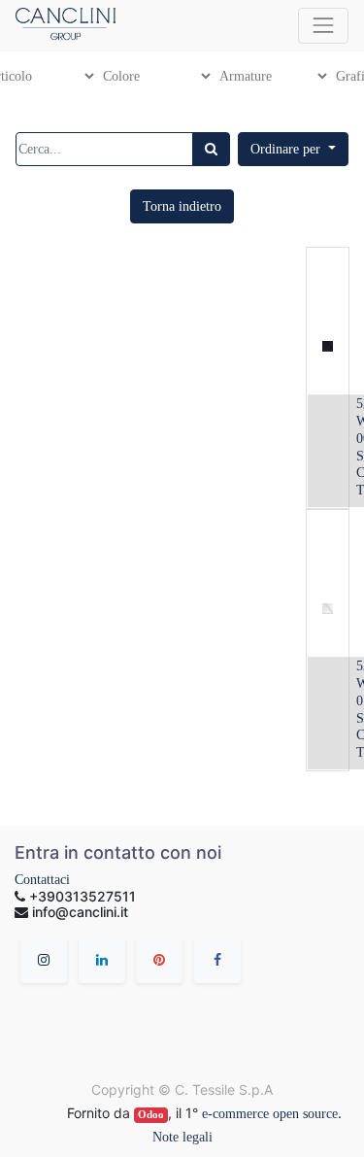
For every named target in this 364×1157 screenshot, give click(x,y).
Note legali (182, 1137)
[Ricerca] (211, 149)
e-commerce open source (270, 1113)
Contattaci (42, 879)
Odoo (151, 1114)
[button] (293, 149)
